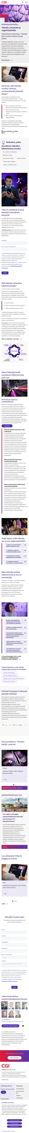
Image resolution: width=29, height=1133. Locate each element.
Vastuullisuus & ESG (20, 1092)
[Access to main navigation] (26, 2)
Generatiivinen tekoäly (8, 158)
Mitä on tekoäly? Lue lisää (10, 339)
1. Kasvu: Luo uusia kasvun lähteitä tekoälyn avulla (13, 545)
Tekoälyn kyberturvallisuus (9, 161)
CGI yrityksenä (20, 1089)
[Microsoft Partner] (15, 725)
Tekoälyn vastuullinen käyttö (10, 164)
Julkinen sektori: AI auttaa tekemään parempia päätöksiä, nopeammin (14, 643)
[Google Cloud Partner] (10, 725)
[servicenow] (20, 725)
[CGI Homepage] (4, 2)
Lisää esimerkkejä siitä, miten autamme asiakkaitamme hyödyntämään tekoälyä (11, 657)
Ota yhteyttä (6, 60)
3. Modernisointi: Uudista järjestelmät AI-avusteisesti (13, 556)
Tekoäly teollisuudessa (9, 681)
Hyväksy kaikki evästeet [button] (14, 1120)
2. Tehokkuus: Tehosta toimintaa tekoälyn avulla (13, 551)
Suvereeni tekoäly (21, 158)
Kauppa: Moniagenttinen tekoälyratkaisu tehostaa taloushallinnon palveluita (13, 621)
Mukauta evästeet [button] (14, 1123)
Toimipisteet (19, 1098)
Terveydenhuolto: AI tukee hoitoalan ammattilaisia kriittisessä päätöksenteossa (14, 650)
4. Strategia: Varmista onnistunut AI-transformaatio (14, 562)
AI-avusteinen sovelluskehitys (10, 152)
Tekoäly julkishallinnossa (10, 675)
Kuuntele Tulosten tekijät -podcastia (12, 788)
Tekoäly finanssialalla (9, 672)
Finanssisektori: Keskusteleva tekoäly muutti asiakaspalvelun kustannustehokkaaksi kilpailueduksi (14, 635)
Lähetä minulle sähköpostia (23, 1025)
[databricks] (6, 725)
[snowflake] (25, 725)
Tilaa (3, 1092)
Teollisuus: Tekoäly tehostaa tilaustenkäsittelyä (14, 628)
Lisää (3, 904)
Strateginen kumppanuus (10, 24)
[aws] (3, 725)
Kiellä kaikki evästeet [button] (14, 1126)
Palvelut (18, 1095)
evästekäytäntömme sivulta (8, 1131)
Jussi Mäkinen (6, 1019)
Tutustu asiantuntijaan (10, 1026)
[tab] (13, 785)
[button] (4, 1005)
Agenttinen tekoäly (7, 155)
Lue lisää (7, 426)
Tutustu (15, 847)
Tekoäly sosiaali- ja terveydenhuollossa (13, 678)
